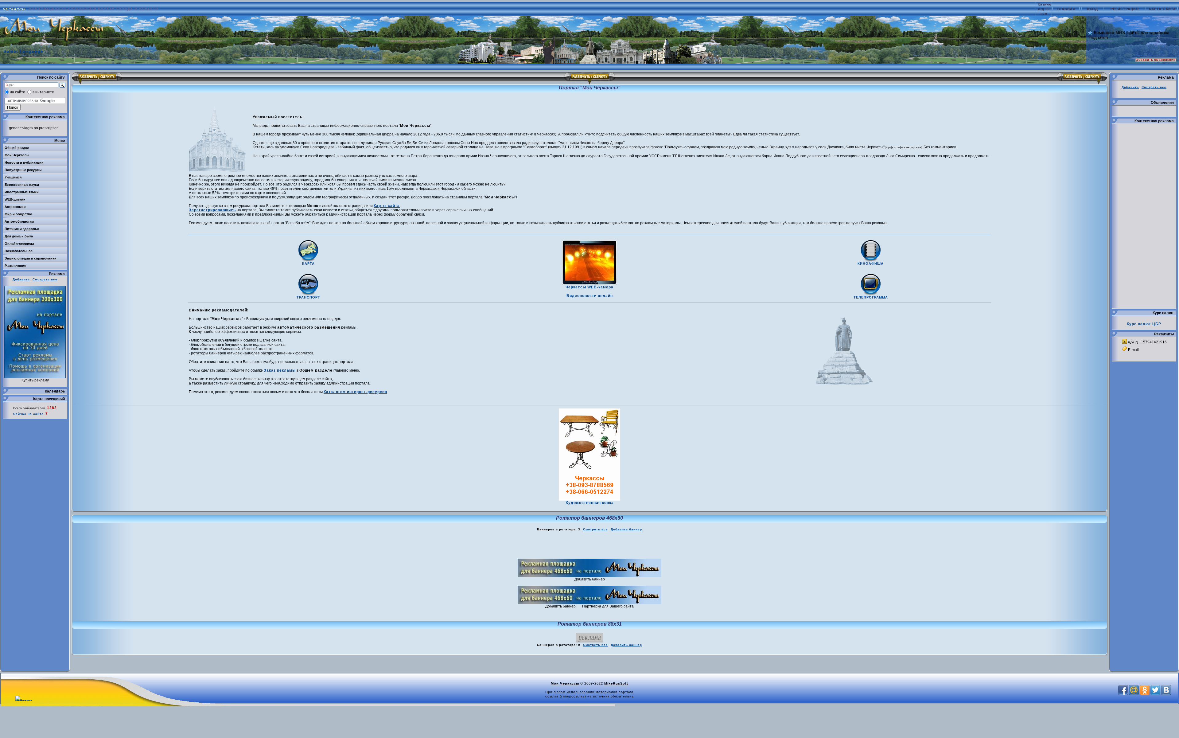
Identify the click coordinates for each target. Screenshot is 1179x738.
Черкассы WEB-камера (589, 287)
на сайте (17, 92)
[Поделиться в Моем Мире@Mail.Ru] (1134, 690)
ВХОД (1093, 9)
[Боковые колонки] (589, 78)
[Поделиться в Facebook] (1123, 690)
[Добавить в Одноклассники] (1145, 690)
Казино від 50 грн (1045, 8)
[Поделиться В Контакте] (1166, 690)
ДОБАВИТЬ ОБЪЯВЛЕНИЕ (1155, 60)
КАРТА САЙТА (1162, 9)
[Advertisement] (589, 545)
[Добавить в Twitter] (1155, 690)
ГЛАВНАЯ (1066, 9)
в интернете (43, 92)
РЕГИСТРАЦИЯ (1125, 9)
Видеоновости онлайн (589, 296)
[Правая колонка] (1082, 78)
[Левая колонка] (97, 78)
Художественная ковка (590, 503)
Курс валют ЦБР (1144, 324)
